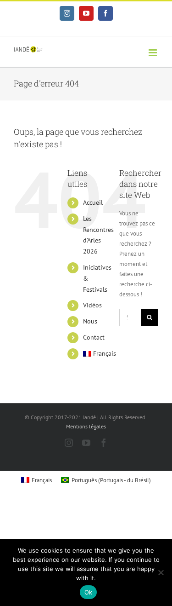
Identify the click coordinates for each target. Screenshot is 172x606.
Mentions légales (86, 426)
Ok (88, 592)
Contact (94, 337)
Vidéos (92, 305)
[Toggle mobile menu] (153, 53)
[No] (160, 572)
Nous (90, 321)
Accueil (93, 202)
